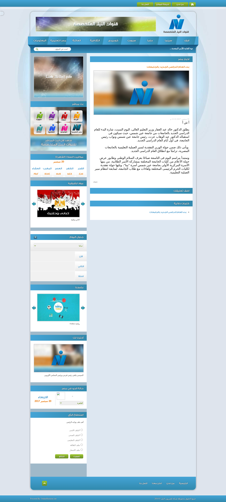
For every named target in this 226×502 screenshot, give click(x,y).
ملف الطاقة (75, 445)
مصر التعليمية (58, 40)
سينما (168, 40)
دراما (150, 40)
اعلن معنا (157, 483)
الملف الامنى (74, 430)
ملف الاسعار (75, 450)
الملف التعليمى (73, 440)
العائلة (76, 40)
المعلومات (39, 40)
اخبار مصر (183, 59)
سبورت (132, 40)
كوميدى (113, 40)
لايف (186, 40)
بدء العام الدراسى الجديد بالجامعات (167, 212)
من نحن (180, 4)
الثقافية (95, 40)
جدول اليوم (76, 237)
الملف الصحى (74, 435)
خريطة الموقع (162, 4)
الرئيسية (183, 483)
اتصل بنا (145, 4)
